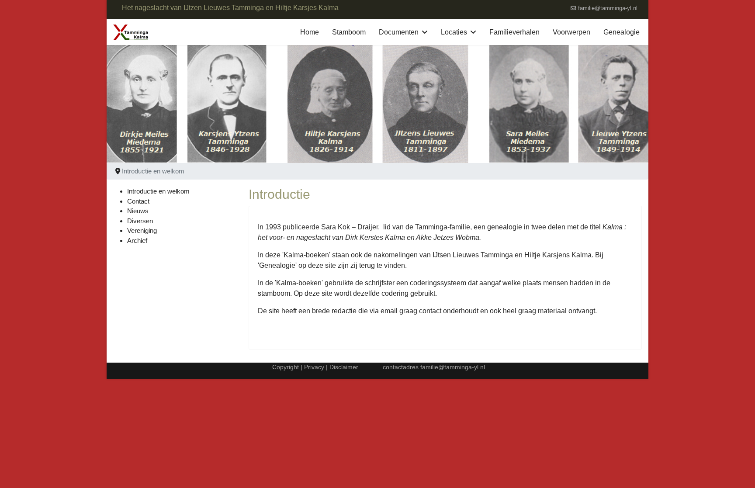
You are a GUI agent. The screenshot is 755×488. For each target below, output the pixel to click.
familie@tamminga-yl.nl (607, 8)
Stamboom (349, 32)
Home (309, 32)
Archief (137, 240)
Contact (138, 201)
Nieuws (138, 211)
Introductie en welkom (158, 191)
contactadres (401, 366)
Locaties (454, 32)
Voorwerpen (571, 32)
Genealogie (621, 32)
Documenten (399, 32)
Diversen (140, 221)
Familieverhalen (514, 32)
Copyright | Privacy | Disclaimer (314, 366)
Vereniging (142, 230)
